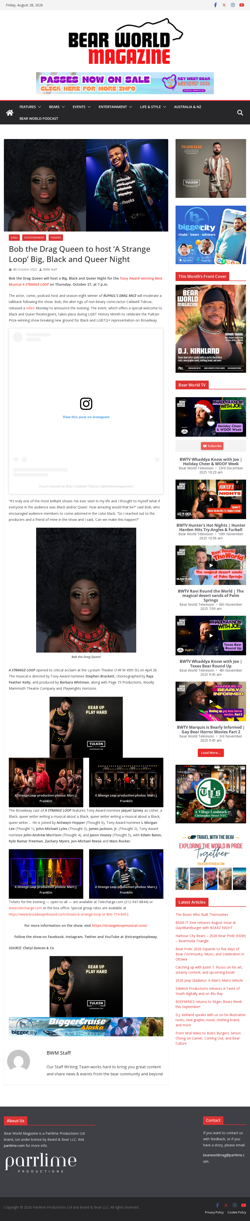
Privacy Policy (214, 1212)
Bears (54, 106)
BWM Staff (50, 269)
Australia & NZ (187, 106)
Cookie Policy (237, 1212)
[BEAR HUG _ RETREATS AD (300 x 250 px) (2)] (211, 833)
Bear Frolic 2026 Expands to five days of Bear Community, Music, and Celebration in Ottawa (210, 954)
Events (79, 106)
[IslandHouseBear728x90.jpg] (125, 75)
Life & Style (150, 106)
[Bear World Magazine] (10, 113)
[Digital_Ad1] (211, 767)
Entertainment (113, 106)
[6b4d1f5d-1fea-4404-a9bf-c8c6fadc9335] (86, 700)
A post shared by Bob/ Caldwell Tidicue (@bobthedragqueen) (86, 486)
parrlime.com (14, 1145)
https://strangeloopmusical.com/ (119, 925)
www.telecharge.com (25, 908)
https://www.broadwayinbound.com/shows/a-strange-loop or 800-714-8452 (68, 914)
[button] (38, 106)
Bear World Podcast (39, 118)
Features (28, 106)
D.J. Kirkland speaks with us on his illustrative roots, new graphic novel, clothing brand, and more (211, 1019)
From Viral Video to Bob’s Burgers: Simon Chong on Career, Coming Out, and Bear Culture (208, 1038)
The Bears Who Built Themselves (202, 914)
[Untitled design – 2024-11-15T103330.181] (211, 208)
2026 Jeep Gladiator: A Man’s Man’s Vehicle (209, 980)
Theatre (56, 237)
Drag (14, 237)
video (30, 308)
